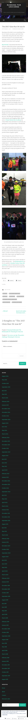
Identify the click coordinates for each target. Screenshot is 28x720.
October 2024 (5, 416)
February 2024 (5, 437)
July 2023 (4, 459)
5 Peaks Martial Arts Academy (13, 120)
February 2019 (5, 621)
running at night (17, 302)
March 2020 (5, 574)
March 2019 (5, 618)
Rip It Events (5, 44)
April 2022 (4, 502)
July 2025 (4, 390)
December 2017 (6, 665)
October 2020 (5, 549)
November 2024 (6, 412)
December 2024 (6, 408)
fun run (5, 296)
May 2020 (4, 567)
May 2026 (4, 379)
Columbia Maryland (15, 293)
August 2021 (5, 524)
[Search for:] (14, 363)
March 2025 (5, 397)
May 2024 (4, 430)
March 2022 (5, 506)
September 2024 (6, 419)
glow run (12, 296)
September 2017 (6, 675)
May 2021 (4, 531)
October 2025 (5, 383)
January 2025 (5, 405)
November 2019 (6, 589)
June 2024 (4, 426)
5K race (5, 293)
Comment (21, 355)
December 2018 (6, 628)
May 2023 (4, 466)
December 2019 (6, 585)
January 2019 (5, 625)
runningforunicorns (18, 28)
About (3, 691)
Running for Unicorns (14, 6)
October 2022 (5, 488)
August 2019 (5, 600)
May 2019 (4, 610)
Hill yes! (5, 311)
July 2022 (4, 495)
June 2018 (4, 643)
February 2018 (5, 657)
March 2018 (5, 654)
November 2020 (6, 545)
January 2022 (5, 509)
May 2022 (4, 499)
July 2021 (4, 527)
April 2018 (4, 650)
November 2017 (6, 668)
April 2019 (4, 614)
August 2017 (5, 679)
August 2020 (5, 556)
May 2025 (4, 394)
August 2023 (5, 455)
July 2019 (4, 603)
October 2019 (5, 592)
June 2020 (4, 564)
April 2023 (4, 470)
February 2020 (5, 578)
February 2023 (5, 473)
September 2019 (6, 596)
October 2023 (5, 448)
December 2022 (6, 480)
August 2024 (5, 423)
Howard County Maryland (10, 299)
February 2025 (5, 401)
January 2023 (5, 477)
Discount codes (6, 698)
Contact (4, 695)
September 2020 (6, 553)
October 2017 (5, 672)
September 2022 (6, 491)
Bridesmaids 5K (19, 261)
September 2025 (6, 387)
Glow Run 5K (20, 296)
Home (3, 688)
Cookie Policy (4, 714)
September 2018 (6, 636)
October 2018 (5, 632)
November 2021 (6, 517)
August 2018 (5, 639)
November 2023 (6, 444)
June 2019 (4, 607)
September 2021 (6, 520)
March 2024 (5, 434)
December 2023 (6, 441)
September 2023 (6, 452)
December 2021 (6, 513)
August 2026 (5, 376)
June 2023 (4, 462)
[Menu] (4, 20)
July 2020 (4, 560)
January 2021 (5, 542)
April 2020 (5, 571)
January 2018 (5, 661)
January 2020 (5, 582)
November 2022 (6, 484)
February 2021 (5, 538)
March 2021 (5, 535)
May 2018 (4, 646)
